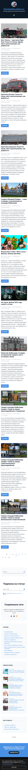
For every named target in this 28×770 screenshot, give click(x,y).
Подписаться (14, 752)
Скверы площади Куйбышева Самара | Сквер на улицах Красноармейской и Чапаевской (13, 409)
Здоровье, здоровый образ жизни (13, 637)
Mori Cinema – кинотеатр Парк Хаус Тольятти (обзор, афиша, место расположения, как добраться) (12, 43)
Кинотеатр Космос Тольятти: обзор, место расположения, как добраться (13, 96)
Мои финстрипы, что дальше (12, 652)
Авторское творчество (10, 654)
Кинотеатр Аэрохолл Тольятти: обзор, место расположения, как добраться (13, 148)
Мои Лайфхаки (8, 650)
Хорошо (14, 767)
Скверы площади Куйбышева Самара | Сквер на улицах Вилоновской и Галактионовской (13, 517)
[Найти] (24, 571)
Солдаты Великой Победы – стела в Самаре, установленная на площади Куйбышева (14, 201)
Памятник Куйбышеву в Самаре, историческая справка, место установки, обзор (13, 355)
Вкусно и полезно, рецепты (11, 635)
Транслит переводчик (10, 727)
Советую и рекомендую (10, 634)
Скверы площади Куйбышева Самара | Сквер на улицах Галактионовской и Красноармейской (12, 462)
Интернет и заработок (10, 639)
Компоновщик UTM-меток (11, 729)
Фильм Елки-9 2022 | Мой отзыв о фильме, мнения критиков (13, 252)
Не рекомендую (8, 632)
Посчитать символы (9, 725)
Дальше (4, 73)
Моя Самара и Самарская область (13, 645)
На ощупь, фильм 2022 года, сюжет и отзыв (11, 303)
